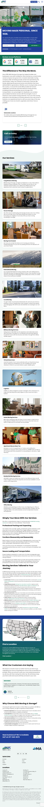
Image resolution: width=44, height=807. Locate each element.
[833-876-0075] (39, 2)
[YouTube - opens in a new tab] (26, 754)
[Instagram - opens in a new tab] (21, 754)
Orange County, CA (27, 774)
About (4, 762)
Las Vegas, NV (26, 772)
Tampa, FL (5, 778)
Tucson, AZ (25, 778)
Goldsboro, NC (6, 771)
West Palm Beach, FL (27, 779)
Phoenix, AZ (25, 775)
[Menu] (42, 1)
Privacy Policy (38, 803)
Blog (3, 761)
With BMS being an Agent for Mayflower (28, 585)
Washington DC (6, 779)
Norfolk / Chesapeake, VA (8, 774)
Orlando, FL (5, 775)
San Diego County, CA (7, 777)
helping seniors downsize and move (16, 598)
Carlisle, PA (5, 770)
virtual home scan (25, 574)
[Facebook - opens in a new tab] (18, 754)
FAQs (23, 761)
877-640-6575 (14, 137)
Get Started (34, 45)
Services (4, 759)
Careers (4, 764)
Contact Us (8, 141)
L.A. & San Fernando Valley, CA (29, 771)
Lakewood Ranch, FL (7, 772)
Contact (24, 762)
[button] (18, 125)
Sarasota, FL (25, 777)
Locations (24, 759)
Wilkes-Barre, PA (6, 781)
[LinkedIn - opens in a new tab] (23, 754)
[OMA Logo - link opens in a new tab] (37, 748)
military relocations (34, 600)
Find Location (7, 656)
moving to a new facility (20, 603)
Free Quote (34, 2)
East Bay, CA (25, 770)
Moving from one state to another (23, 584)
